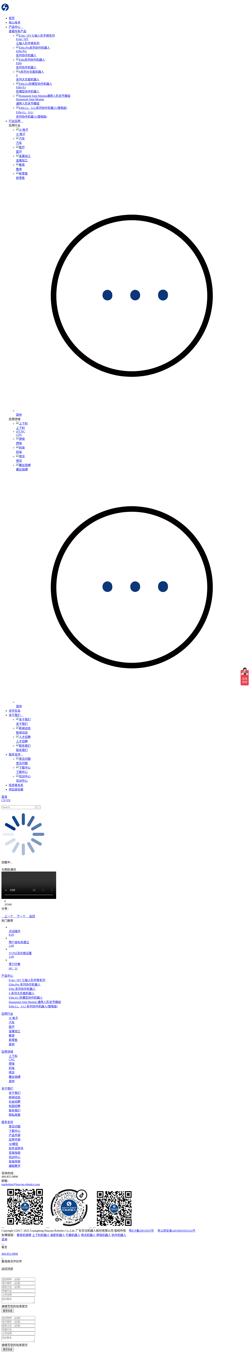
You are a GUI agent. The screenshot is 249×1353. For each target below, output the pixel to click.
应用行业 (7, 1013)
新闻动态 (14, 1097)
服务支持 (15, 754)
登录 (4, 796)
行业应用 (15, 121)
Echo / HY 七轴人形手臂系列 (27, 980)
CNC (12, 1059)
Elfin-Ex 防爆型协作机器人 (26, 997)
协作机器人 (119, 1235)
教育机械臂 (24, 1235)
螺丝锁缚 (14, 1076)
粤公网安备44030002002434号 (176, 1230)
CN (3, 800)
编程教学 (14, 1165)
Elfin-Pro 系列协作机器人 (24, 984)
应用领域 (7, 1051)
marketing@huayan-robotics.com (20, 1184)
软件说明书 (16, 1148)
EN (8, 800)
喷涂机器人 (88, 1235)
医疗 (12, 1026)
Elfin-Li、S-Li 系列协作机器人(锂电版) (33, 1006)
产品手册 (14, 1135)
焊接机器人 (103, 1235)
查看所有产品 (17, 31)
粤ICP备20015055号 (141, 1230)
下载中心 (14, 1130)
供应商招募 (16, 789)
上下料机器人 (41, 1235)
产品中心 (15, 26)
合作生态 (14, 710)
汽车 (12, 1022)
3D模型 (13, 1144)
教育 (12, 1035)
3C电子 (13, 1018)
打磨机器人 (73, 1235)
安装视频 (14, 1161)
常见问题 (14, 1126)
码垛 (12, 1068)
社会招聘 (14, 1101)
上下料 (13, 1056)
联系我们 (14, 1110)
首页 (12, 18)
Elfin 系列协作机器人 (22, 988)
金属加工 (14, 1031)
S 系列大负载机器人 (21, 993)
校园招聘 (14, 1106)
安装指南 (14, 1152)
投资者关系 (16, 785)
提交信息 (7, 1310)
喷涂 (12, 1072)
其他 (12, 1044)
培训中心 (14, 1157)
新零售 (13, 1040)
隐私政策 (14, 1114)
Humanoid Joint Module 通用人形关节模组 (35, 1002)
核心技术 (14, 22)
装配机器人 (57, 1235)
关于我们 (15, 715)
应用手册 (14, 1139)
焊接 (12, 1063)
